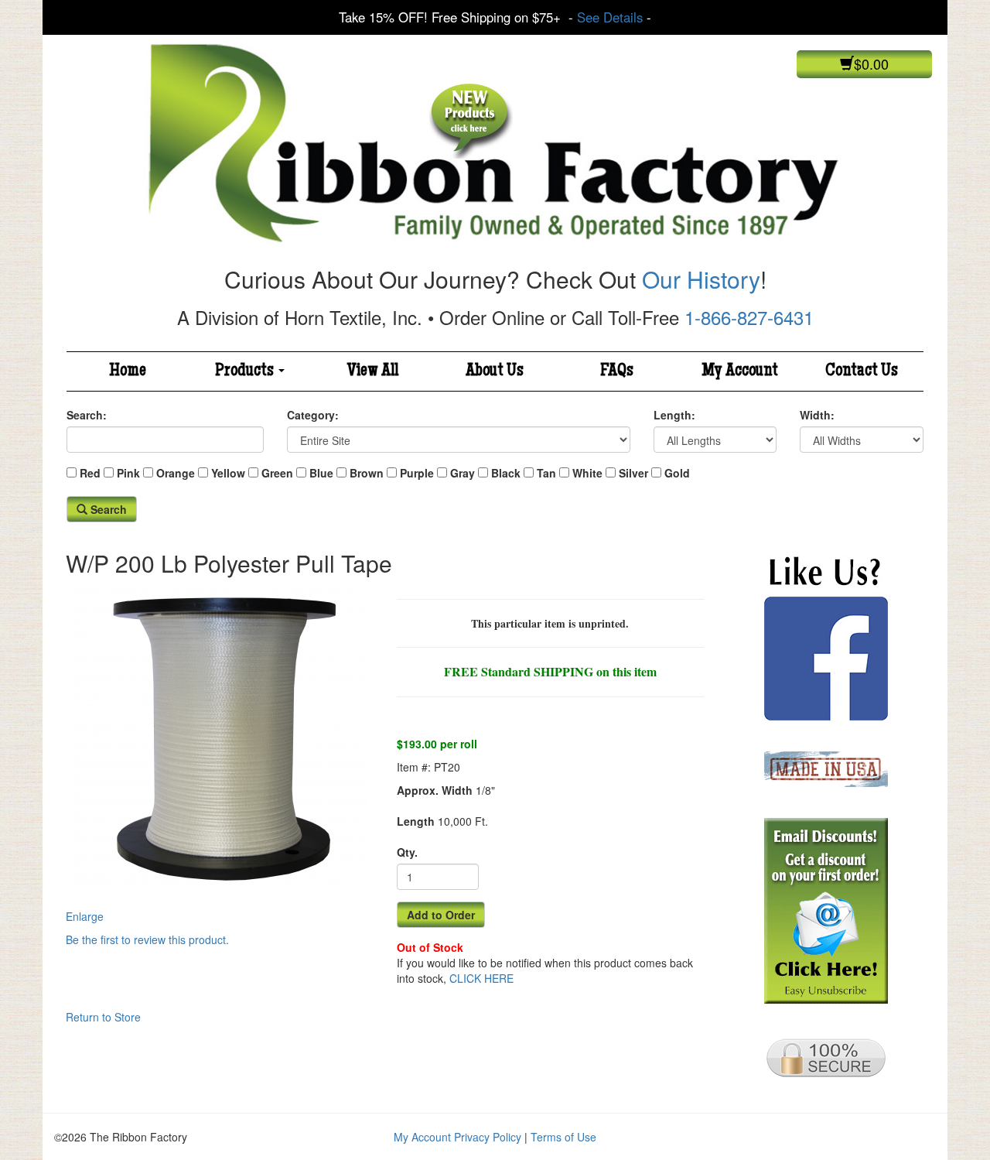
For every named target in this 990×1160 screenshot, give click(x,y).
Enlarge (85, 916)
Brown (367, 473)
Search (107, 509)
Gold (677, 473)
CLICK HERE (481, 978)
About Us (495, 371)
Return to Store (103, 1017)
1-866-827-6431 (749, 316)
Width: (817, 415)
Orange (175, 473)
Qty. (407, 852)
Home (127, 371)
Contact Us (861, 371)
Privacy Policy (487, 1137)
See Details (610, 17)
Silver (633, 473)
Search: (87, 415)
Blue (321, 473)
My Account (740, 371)
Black (506, 473)
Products (246, 371)
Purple (417, 473)
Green (277, 473)
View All (372, 371)
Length (416, 821)
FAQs (616, 371)
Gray (462, 473)
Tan (546, 473)
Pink (128, 473)
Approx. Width (435, 790)
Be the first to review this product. (147, 939)
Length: (674, 415)
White (587, 473)
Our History (701, 279)
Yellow (228, 473)
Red (90, 473)
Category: (313, 415)
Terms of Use (563, 1137)
